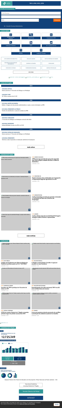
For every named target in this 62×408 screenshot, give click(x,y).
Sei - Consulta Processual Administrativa (13, 26)
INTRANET (31, 398)
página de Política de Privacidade (27, 403)
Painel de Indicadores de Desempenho (25, 379)
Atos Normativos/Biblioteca (10, 58)
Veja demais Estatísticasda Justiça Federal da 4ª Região (31, 385)
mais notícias (31, 236)
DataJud (7, 379)
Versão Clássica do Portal (31, 391)
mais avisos (31, 147)
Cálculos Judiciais (31, 58)
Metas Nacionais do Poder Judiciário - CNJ (46, 379)
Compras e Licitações (31, 63)
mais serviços (31, 72)
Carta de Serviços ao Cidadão (51, 58)
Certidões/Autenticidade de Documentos (10, 63)
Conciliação (51, 63)
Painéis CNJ (12, 379)
